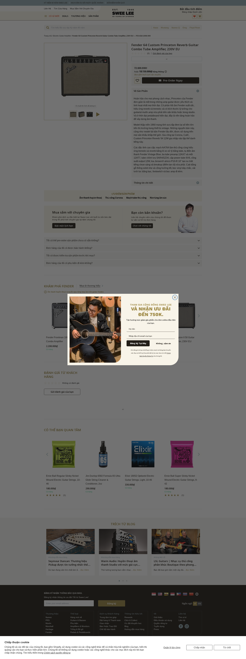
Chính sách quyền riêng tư (57, 653)
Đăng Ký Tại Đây (138, 343)
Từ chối (227, 647)
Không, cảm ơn (163, 343)
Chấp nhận (199, 647)
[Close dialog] (174, 297)
